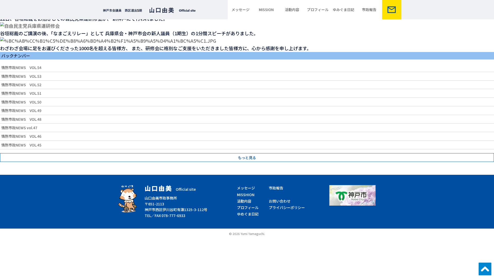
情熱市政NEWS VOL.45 (21, 144)
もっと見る (247, 157)
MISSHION (245, 194)
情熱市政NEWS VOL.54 (21, 67)
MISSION (266, 9)
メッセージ (241, 9)
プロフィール (318, 9)
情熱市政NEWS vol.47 (19, 127)
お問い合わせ (279, 201)
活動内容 (292, 9)
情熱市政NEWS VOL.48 (21, 119)
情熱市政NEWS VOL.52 (21, 84)
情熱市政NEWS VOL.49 (21, 110)
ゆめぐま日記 (248, 213)
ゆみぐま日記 (343, 9)
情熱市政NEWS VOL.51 (21, 93)
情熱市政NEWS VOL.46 (21, 136)
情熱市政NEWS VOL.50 (21, 102)
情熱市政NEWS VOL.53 (21, 76)
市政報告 (369, 9)
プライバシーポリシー (287, 207)
